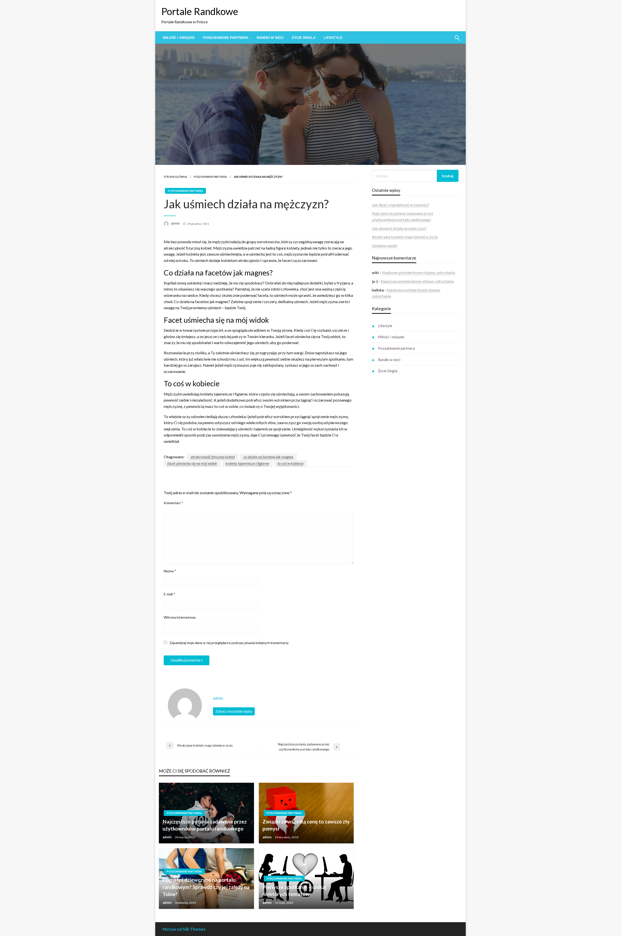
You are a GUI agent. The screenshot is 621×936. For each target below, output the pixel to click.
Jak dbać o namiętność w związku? (400, 204)
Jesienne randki (384, 245)
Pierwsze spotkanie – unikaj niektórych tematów (294, 890)
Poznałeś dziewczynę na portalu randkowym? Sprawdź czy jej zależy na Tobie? (206, 887)
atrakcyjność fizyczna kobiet (213, 456)
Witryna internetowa (180, 617)
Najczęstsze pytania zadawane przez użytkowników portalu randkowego (205, 824)
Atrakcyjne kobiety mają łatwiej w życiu (405, 236)
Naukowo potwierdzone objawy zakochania (418, 272)
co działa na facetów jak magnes (268, 456)
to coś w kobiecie (290, 463)
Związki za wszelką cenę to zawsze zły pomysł (306, 824)
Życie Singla (304, 38)
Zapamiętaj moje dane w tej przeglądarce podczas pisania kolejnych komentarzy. (229, 643)
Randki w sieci (270, 38)
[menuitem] (179, 38)
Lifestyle (333, 38)
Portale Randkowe (199, 11)
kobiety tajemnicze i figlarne (247, 463)
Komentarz (173, 503)
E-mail (169, 594)
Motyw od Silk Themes (184, 929)
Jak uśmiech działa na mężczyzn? (399, 228)
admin (176, 223)
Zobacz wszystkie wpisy (233, 711)
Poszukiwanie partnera (225, 38)
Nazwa (170, 571)
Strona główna (175, 176)
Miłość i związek (179, 38)
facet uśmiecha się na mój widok (192, 463)
